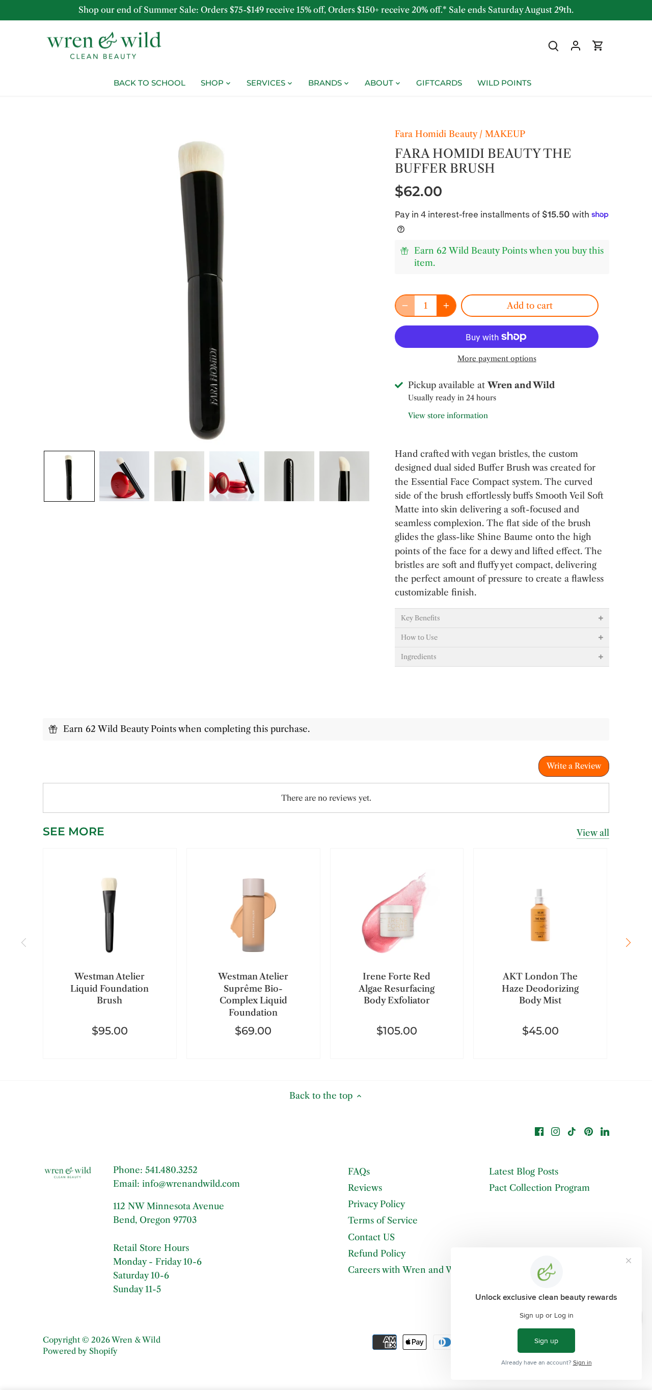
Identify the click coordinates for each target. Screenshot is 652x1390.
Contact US (371, 1237)
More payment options (496, 359)
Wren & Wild (136, 1340)
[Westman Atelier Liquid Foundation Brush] (110, 915)
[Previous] (24, 942)
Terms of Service (383, 1220)
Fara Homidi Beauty (436, 134)
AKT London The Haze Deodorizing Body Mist (540, 988)
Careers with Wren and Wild (407, 1270)
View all (593, 833)
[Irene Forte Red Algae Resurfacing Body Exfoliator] (397, 915)
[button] (69, 476)
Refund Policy (376, 1253)
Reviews (365, 1188)
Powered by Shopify (80, 1351)
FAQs (359, 1171)
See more (73, 831)
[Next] (627, 942)
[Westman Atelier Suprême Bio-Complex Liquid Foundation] (253, 915)
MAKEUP (505, 134)
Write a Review (574, 766)
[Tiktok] (571, 1131)
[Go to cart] (598, 46)
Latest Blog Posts (523, 1171)
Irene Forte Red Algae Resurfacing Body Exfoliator (396, 988)
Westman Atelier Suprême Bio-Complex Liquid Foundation (253, 994)
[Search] (553, 46)
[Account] (575, 46)
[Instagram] (555, 1131)
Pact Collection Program (539, 1188)
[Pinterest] (588, 1131)
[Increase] (446, 305)
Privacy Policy (376, 1204)
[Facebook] (539, 1131)
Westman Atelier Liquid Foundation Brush (109, 988)
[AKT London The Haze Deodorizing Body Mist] (540, 915)
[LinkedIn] (605, 1131)
